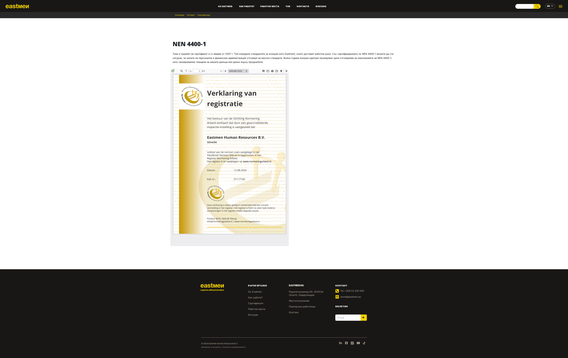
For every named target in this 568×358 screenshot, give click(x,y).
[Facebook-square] (346, 343)
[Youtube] (358, 343)
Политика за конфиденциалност (234, 347)
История (191, 15)
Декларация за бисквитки (210, 347)
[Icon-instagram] (352, 343)
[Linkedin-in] (340, 343)
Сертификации (203, 15)
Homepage (179, 15)
